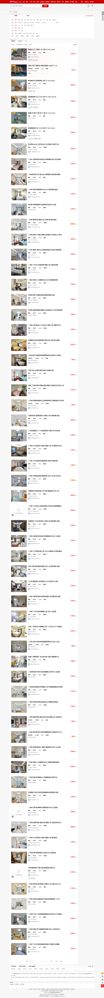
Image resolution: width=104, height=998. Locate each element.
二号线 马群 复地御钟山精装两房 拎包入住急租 (43, 807)
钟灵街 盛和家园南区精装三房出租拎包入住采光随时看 (45, 310)
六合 (44, 19)
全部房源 (13, 41)
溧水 (47, 19)
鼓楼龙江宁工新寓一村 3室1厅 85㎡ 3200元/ (41, 49)
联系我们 (39, 989)
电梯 (29, 73)
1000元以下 (20, 22)
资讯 (63, 1)
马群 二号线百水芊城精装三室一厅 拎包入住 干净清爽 (45, 626)
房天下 (11, 11)
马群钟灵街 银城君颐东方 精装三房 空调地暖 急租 (43, 415)
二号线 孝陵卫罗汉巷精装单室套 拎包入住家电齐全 (44, 929)
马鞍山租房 (13, 968)
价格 (25, 44)
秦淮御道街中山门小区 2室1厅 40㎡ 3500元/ (41, 128)
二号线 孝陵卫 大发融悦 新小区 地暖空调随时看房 (43, 762)
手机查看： (90, 966)
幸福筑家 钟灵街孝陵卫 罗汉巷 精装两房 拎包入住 (43, 491)
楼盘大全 (50, 990)
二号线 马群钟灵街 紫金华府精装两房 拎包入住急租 (44, 536)
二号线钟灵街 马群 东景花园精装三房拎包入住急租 (44, 672)
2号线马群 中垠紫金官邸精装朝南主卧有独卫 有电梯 (44, 355)
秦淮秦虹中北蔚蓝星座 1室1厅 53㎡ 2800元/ (41, 80)
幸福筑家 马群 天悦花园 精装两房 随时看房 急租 (43, 792)
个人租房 (65, 973)
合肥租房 (63, 968)
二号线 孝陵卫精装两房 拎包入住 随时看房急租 (43, 189)
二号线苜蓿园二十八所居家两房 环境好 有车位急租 (44, 430)
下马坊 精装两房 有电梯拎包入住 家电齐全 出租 (43, 581)
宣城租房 (57, 968)
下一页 (51, 961)
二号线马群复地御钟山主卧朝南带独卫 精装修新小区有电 (46, 400)
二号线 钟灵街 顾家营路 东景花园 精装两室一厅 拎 (44, 899)
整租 (19, 28)
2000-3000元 (32, 22)
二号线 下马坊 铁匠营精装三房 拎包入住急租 (42, 611)
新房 (27, 1)
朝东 (34, 33)
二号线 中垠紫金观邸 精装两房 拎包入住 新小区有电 (44, 476)
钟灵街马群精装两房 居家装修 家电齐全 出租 (42, 204)
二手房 (30, 1)
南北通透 (19, 33)
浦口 (31, 19)
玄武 (25, 19)
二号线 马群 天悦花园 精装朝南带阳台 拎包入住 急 (44, 642)
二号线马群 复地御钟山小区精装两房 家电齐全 (42, 777)
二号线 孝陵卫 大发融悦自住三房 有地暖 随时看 (43, 280)
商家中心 (87, 1)
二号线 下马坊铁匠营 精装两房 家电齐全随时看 (43, 461)
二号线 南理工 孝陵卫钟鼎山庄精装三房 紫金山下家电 (45, 235)
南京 (20, 1)
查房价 (37, 1)
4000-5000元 (43, 22)
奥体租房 (17, 984)
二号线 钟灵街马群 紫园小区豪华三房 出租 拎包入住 (44, 884)
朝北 (31, 33)
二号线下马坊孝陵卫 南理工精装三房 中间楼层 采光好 (45, 446)
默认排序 (12, 44)
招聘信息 (43, 989)
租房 (34, 1)
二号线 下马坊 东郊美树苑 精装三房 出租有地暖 (43, 265)
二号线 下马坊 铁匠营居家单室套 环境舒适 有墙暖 (43, 944)
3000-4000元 (38, 22)
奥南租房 (12, 984)
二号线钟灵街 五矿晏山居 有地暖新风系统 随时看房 (44, 174)
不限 (16, 19)
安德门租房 (22, 984)
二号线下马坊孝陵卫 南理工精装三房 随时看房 (42, 837)
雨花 (40, 19)
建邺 (28, 19)
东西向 (24, 33)
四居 (28, 25)
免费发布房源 (90, 15)
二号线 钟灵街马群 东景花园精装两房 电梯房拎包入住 (45, 732)
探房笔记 (42, 1)
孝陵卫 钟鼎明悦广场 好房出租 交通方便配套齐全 (43, 657)
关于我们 (30, 989)
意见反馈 (56, 989)
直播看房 (67, 1)
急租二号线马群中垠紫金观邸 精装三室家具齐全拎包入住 (46, 385)
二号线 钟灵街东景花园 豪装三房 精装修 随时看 (43, 702)
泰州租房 (52, 968)
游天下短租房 (60, 990)
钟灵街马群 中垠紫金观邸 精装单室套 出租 (41, 295)
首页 (24, 1)
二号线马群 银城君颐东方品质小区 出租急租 (42, 853)
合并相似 (75, 44)
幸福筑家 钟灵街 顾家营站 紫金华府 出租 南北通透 (44, 340)
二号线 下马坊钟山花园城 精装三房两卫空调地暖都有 (44, 506)
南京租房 (15, 11)
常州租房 (46, 968)
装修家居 (48, 1)
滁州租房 (19, 968)
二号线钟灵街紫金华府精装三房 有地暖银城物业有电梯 (45, 687)
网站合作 (35, 989)
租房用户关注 (54, 990)
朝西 (37, 33)
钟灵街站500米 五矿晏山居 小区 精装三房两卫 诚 (43, 144)
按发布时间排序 (19, 44)
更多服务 (92, 1)
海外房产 (59, 1)
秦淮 (22, 19)
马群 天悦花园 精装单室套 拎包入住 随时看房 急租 (44, 566)
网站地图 (52, 989)
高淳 (50, 19)
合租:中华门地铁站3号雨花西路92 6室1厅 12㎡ (42, 65)
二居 (22, 25)
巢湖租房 (41, 968)
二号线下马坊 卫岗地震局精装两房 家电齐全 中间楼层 (45, 914)
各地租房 (47, 989)
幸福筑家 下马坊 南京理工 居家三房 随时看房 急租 (44, 521)
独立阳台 (30, 60)
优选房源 (20, 41)
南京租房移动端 (88, 973)
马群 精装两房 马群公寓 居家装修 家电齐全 (41, 868)
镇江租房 (24, 968)
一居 (19, 25)
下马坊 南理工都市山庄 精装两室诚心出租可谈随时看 (44, 250)
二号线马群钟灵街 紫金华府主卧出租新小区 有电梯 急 (45, 717)
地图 (88, 7)
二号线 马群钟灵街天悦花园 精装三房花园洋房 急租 (44, 596)
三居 (25, 25)
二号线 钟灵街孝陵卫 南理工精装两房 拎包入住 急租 (44, 747)
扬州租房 (30, 968)
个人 (26, 41)
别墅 (22, 30)
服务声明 (68, 989)
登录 (82, 1)
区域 (15, 15)
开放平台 (64, 989)
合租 (22, 28)
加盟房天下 (73, 989)
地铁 (28, 15)
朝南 (27, 33)
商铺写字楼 (53, 1)
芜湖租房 (35, 968)
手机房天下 (61, 989)
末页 (56, 961)
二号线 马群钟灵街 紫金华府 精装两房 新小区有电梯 (44, 159)
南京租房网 (15, 973)
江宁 (34, 19)
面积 (30, 44)
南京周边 (54, 19)
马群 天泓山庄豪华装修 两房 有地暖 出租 (41, 370)
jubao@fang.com (62, 996)
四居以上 (32, 25)
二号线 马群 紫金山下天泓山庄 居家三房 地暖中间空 (44, 325)
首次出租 (35, 107)
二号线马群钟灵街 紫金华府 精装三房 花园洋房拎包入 (45, 822)
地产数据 (72, 1)
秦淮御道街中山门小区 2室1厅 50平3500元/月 (42, 97)
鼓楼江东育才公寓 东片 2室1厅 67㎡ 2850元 (41, 113)
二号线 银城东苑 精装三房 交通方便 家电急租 (42, 219)
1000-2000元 (26, 22)
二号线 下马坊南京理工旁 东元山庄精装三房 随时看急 (45, 551)
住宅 (19, 30)
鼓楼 (19, 19)
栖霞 (37, 19)
